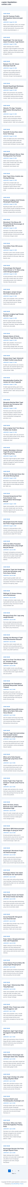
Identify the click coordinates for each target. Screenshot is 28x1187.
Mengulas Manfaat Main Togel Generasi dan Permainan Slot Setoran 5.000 (13, 404)
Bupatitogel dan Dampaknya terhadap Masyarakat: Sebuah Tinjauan (13, 685)
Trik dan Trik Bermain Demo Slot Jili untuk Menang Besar (13, 475)
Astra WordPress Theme (17, 1183)
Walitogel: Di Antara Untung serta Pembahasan (12, 594)
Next (14, 1173)
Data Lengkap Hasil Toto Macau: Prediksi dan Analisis (13, 429)
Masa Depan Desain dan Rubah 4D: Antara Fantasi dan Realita (13, 895)
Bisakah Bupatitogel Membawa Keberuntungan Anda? (13, 87)
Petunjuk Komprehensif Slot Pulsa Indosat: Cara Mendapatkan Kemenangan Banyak (12, 498)
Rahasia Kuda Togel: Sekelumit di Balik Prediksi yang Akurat (13, 359)
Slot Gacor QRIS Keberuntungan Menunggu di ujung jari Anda (13, 829)
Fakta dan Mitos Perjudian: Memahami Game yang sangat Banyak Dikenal (13, 545)
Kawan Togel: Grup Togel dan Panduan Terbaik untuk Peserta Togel (13, 782)
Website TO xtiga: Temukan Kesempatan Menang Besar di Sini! (13, 109)
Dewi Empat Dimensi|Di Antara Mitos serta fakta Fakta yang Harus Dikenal (13, 711)
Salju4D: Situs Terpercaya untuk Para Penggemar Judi (13, 1008)
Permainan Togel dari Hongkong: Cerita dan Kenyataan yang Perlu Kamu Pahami (14, 571)
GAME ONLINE (6, 13)
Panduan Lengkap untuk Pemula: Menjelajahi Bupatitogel (14, 201)
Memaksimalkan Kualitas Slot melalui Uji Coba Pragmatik (12, 381)
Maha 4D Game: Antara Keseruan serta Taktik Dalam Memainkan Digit (12, 806)
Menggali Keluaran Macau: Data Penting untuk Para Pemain (13, 155)
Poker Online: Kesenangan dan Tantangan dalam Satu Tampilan (13, 1055)
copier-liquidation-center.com (9, 3)
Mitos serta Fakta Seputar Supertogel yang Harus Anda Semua (12, 758)
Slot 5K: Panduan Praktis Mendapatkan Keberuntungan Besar (13, 18)
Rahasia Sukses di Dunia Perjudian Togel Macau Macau (13, 337)
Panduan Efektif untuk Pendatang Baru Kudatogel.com (13, 1100)
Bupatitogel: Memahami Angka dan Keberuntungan (13, 851)
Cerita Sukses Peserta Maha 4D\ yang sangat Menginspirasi (14, 963)
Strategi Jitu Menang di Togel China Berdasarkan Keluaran (13, 638)
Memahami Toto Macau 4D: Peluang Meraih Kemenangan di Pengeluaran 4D (13, 224)
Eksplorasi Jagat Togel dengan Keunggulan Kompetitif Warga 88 (13, 1032)
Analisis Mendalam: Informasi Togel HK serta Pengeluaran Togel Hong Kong (13, 452)
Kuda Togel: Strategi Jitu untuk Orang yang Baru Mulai (13, 1078)
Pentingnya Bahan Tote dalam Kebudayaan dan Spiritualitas (13, 873)
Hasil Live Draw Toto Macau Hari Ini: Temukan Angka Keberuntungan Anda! (14, 661)
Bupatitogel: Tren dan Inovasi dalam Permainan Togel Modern (13, 41)
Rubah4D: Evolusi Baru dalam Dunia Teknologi (13, 133)
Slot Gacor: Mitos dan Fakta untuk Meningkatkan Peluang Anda (12, 1124)
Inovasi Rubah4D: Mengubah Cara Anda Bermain (12, 917)
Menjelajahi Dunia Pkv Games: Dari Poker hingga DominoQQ (13, 522)
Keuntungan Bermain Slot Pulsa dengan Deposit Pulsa (13, 1149)
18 (18, 1170)
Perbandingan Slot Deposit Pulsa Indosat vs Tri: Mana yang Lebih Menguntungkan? (13, 269)
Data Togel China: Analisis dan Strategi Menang (13, 177)
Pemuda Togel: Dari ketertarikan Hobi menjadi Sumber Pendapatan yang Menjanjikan (13, 734)
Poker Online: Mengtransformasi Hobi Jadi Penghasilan (13, 940)
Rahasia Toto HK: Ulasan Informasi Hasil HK (11, 65)
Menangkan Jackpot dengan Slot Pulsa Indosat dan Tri (12, 293)
